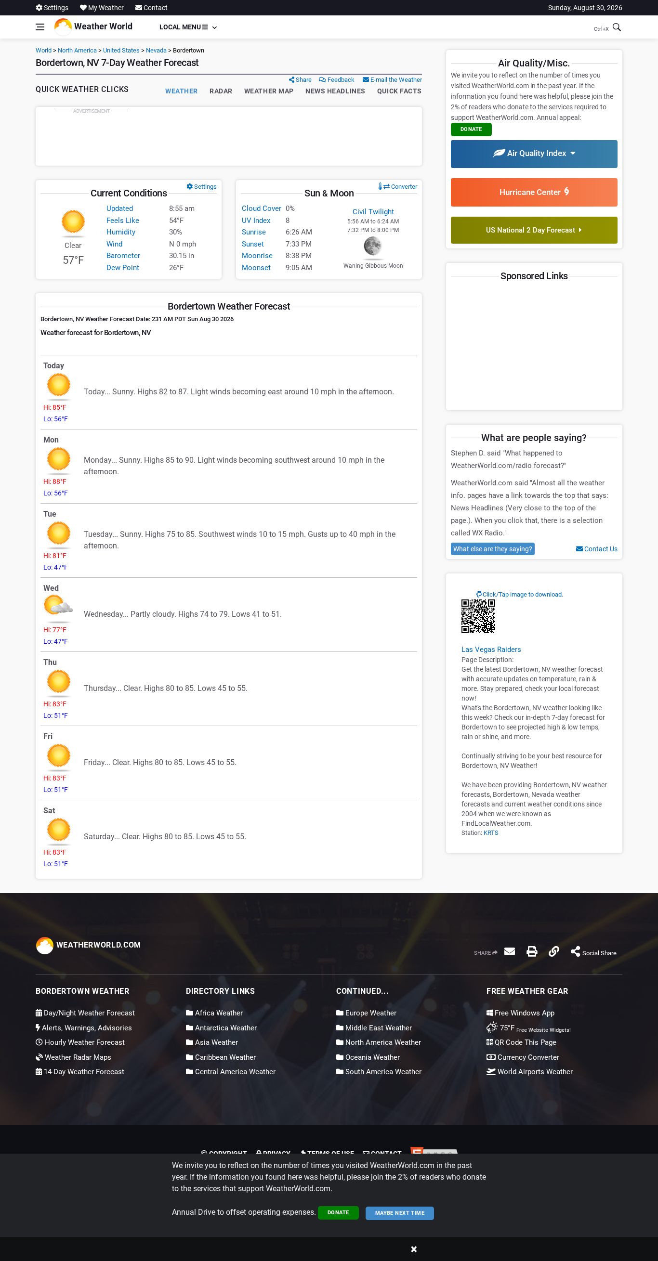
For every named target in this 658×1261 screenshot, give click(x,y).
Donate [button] (471, 129)
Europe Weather (369, 1013)
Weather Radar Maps (77, 1057)
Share (303, 79)
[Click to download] (478, 615)
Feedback (340, 79)
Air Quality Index (537, 153)
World (44, 50)
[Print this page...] (532, 951)
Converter (403, 186)
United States (121, 50)
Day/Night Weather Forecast (88, 1013)
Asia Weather (215, 1042)
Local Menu (180, 27)
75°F (534, 1028)
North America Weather (382, 1042)
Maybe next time (400, 1213)
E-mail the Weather (395, 79)
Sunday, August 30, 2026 (585, 8)
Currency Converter (527, 1057)
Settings (55, 8)
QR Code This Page (524, 1042)
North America (77, 50)
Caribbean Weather (224, 1057)
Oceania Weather (371, 1057)
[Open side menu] (40, 27)
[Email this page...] (509, 951)
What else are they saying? (492, 549)
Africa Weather (218, 1013)
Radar (221, 91)
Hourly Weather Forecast (84, 1042)
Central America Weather (234, 1071)
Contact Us (600, 549)
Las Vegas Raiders (491, 649)
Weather (181, 91)
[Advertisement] (228, 136)
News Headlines (335, 91)
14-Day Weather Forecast (83, 1071)
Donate (338, 1212)
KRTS (491, 832)
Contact (155, 8)
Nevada (156, 50)
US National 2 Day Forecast (532, 230)
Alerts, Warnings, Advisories (86, 1028)
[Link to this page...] (554, 951)
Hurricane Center (532, 192)
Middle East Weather (377, 1028)
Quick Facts (399, 91)
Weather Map (269, 91)
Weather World (102, 26)
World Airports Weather (534, 1071)
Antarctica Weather (225, 1028)
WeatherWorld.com (97, 944)
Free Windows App (523, 1013)
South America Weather (382, 1071)
